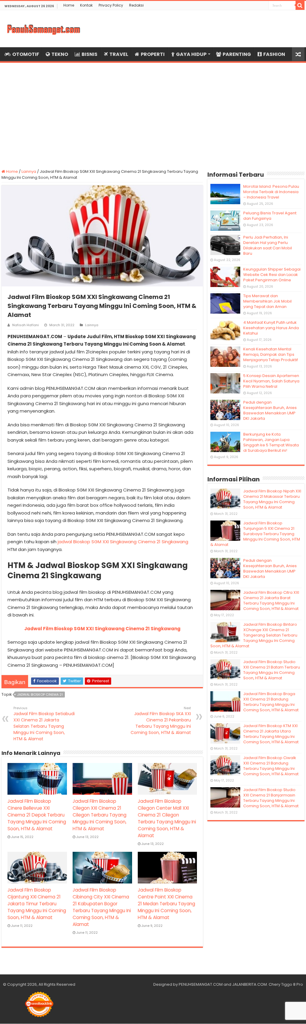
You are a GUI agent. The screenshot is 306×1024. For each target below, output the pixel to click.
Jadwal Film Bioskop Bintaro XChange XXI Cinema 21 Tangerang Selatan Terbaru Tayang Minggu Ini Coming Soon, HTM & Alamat (253, 635)
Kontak (86, 5)
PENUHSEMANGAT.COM (201, 984)
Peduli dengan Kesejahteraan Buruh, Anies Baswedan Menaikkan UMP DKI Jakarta (270, 410)
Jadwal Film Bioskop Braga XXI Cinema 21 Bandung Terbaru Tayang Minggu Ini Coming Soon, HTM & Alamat (271, 702)
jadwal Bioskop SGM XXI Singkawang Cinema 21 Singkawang (123, 541)
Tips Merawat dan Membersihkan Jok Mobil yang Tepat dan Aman (267, 301)
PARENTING (237, 54)
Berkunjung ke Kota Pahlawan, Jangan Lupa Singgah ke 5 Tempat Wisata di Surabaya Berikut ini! (271, 442)
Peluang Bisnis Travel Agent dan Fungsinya (269, 215)
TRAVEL (118, 54)
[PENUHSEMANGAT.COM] (43, 29)
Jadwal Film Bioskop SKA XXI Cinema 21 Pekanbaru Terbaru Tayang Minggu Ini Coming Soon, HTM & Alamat (161, 720)
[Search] (300, 5)
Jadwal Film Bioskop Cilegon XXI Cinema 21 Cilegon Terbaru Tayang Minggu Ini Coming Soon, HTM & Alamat (99, 815)
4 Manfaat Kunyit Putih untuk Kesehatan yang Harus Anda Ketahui (271, 328)
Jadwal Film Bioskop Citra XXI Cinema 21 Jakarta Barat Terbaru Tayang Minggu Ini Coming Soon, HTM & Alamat (271, 600)
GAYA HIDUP (191, 54)
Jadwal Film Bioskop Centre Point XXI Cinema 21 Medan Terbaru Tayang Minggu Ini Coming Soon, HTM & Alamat (166, 904)
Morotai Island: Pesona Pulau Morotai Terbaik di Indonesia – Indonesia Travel (271, 192)
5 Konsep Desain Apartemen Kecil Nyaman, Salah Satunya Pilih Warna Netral (271, 381)
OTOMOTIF (25, 54)
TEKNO (59, 54)
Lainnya (29, 171)
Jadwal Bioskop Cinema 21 (40, 694)
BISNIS (89, 54)
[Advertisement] (153, 112)
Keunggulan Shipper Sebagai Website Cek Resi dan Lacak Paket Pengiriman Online (272, 274)
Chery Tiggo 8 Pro (286, 984)
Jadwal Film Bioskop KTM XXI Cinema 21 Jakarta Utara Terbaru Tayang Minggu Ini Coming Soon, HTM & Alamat (271, 734)
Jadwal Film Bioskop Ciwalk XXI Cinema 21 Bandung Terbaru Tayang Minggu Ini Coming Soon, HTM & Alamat (271, 766)
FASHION (274, 54)
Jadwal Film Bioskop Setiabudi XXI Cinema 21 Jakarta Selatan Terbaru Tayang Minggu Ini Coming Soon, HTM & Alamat (44, 724)
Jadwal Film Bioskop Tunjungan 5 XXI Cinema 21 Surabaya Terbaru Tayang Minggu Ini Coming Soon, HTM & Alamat (255, 533)
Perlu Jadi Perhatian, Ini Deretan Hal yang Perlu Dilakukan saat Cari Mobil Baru (267, 245)
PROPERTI (153, 54)
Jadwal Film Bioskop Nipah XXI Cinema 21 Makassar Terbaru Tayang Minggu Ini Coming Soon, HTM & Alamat (272, 499)
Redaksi (136, 5)
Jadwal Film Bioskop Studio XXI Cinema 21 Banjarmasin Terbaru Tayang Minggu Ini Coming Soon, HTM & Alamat (271, 798)
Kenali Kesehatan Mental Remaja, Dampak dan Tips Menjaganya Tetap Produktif (270, 354)
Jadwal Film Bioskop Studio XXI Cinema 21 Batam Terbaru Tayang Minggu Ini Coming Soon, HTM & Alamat (271, 670)
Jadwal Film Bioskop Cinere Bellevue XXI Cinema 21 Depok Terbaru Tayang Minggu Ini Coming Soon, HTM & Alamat (36, 815)
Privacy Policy (111, 5)
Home (68, 5)
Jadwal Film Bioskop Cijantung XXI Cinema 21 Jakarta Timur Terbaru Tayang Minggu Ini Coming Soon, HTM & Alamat (36, 904)
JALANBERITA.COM (249, 984)
